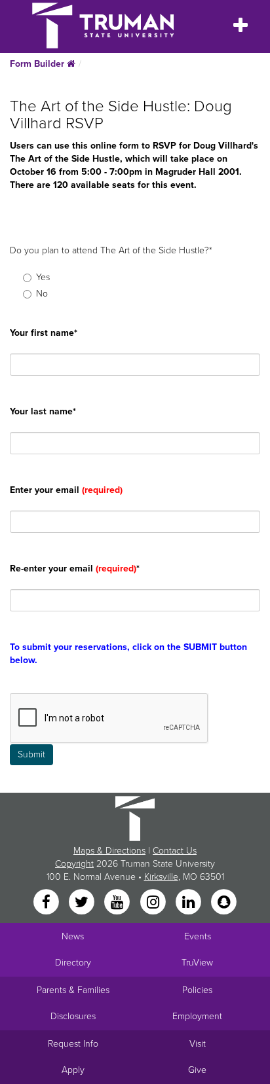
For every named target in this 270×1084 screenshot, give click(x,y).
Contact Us (175, 850)
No (42, 293)
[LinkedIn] (189, 902)
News (73, 936)
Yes (43, 277)
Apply (73, 1069)
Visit (197, 1043)
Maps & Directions (109, 850)
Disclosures (73, 1016)
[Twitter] (82, 902)
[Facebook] (47, 902)
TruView (197, 962)
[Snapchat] (224, 902)
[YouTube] (118, 902)
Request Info (73, 1043)
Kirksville (161, 876)
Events (197, 936)
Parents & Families (73, 990)
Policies (197, 990)
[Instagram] (154, 902)
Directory (73, 962)
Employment (197, 1016)
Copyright (74, 863)
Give (197, 1069)
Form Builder (38, 63)
